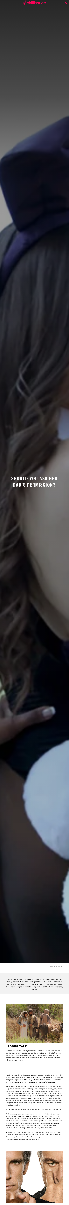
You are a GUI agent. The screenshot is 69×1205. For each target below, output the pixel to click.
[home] (34, 2)
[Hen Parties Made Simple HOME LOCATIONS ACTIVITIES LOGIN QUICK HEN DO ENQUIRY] (3, 3)
